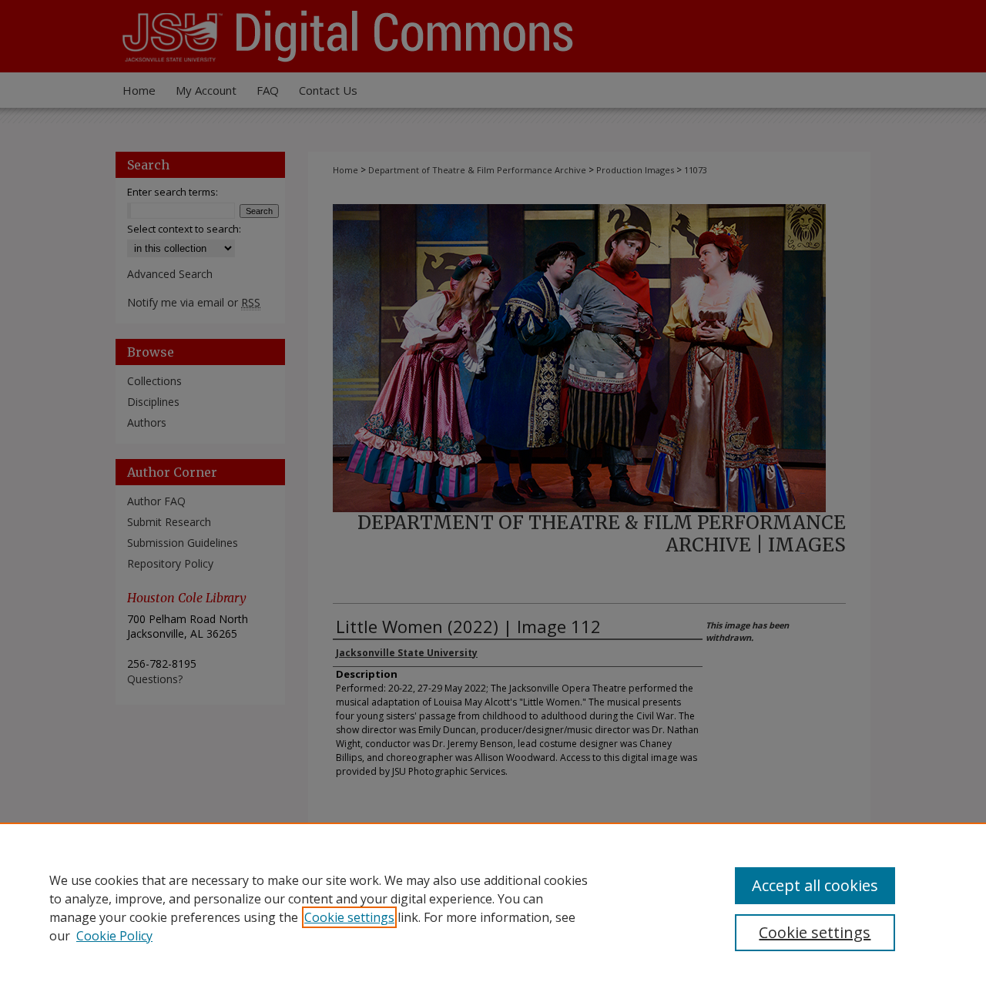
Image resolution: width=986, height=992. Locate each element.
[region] (493, 907)
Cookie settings (349, 917)
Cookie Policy (114, 935)
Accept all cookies (815, 885)
